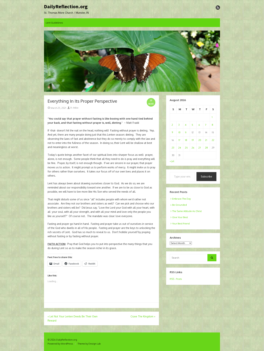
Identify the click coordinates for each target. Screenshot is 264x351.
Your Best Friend (181, 223)
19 (193, 140)
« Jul (172, 161)
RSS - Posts (176, 278)
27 (199, 147)
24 (179, 147)
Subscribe (206, 176)
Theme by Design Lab (89, 343)
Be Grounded (179, 204)
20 (199, 140)
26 (193, 147)
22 (213, 140)
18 (186, 140)
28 (206, 147)
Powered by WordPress (60, 343)
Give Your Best (180, 217)
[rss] (218, 7)
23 (173, 147)
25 (186, 147)
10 (179, 132)
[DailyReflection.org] (132, 61)
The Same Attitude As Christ (187, 211)
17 (179, 140)
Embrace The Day (181, 198)
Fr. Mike (74, 107)
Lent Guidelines (54, 22)
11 (185, 132)
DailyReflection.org (66, 7)
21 (206, 140)
